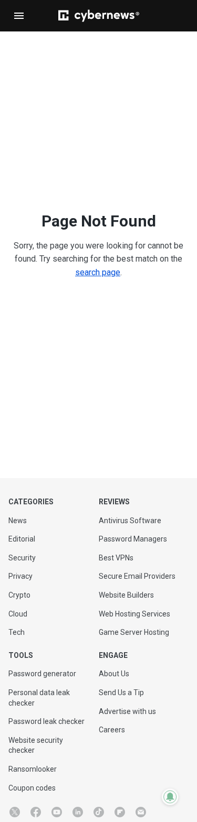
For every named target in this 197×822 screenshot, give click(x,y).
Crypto (19, 595)
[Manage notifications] (170, 796)
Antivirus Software (130, 520)
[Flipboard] (119, 812)
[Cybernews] (98, 15)
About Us (114, 673)
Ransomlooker (32, 769)
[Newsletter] (140, 812)
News (17, 520)
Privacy (20, 576)
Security (22, 558)
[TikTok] (98, 812)
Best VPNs (116, 558)
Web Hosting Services (134, 614)
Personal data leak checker (39, 697)
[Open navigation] (18, 15)
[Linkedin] (77, 812)
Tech (16, 632)
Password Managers (133, 539)
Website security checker (35, 745)
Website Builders (126, 595)
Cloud (17, 614)
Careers (112, 730)
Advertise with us (127, 711)
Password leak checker (46, 721)
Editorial (21, 539)
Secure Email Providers (137, 576)
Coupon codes (32, 788)
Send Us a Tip (121, 692)
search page (97, 272)
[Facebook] (35, 812)
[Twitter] (14, 812)
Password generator (42, 673)
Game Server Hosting (134, 632)
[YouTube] (56, 812)
